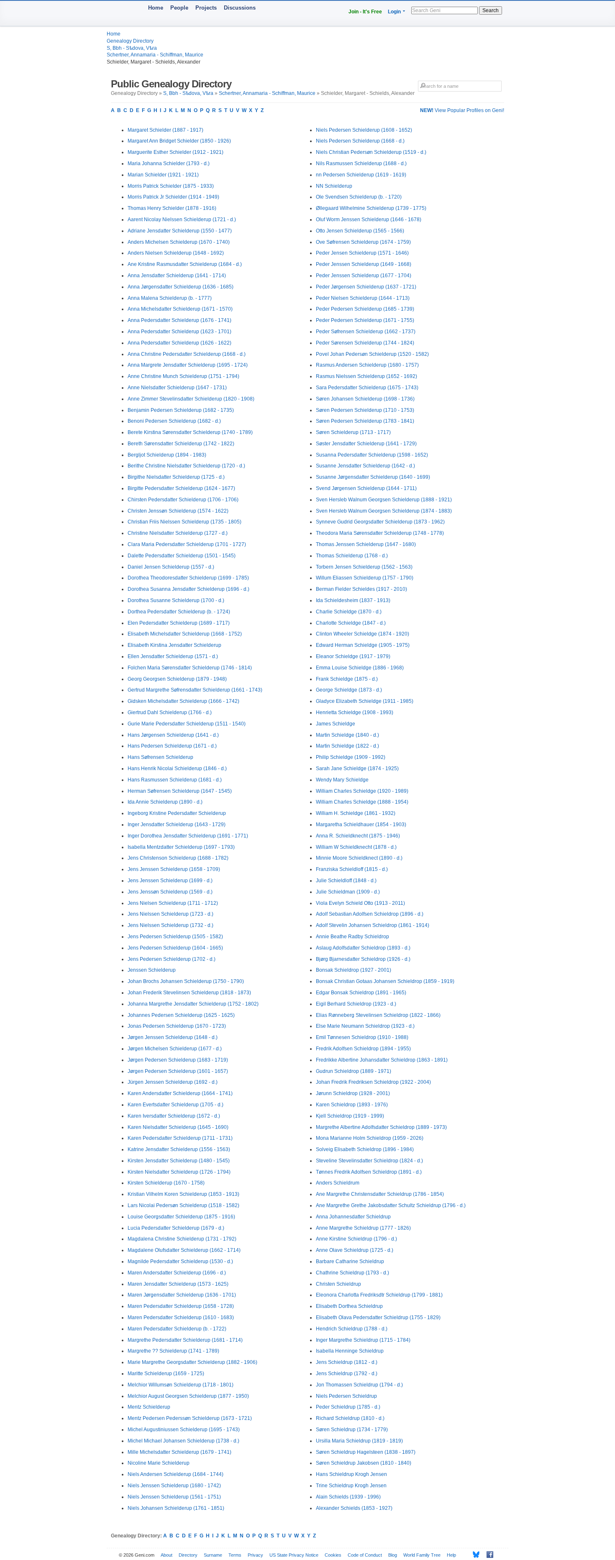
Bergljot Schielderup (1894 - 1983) (167, 455)
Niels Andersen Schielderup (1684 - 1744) (175, 1474)
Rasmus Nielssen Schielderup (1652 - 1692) (366, 376)
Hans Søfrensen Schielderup (160, 757)
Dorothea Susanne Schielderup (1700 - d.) (176, 600)
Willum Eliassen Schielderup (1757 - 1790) (364, 578)
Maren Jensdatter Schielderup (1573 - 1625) (178, 1284)
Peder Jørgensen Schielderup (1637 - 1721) (366, 287)
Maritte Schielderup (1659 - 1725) (166, 1373)
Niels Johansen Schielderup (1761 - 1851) (176, 1508)
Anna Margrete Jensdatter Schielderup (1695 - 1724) (188, 365)
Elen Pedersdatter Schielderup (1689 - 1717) (179, 623)
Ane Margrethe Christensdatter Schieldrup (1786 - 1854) (380, 1194)
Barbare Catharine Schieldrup (350, 1261)
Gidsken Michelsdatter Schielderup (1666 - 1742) (183, 701)
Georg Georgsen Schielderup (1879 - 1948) (177, 679)
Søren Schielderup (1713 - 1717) (353, 432)
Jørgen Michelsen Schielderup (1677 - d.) (175, 1049)
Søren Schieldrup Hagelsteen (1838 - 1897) (365, 1452)
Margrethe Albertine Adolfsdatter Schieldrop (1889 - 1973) (381, 1127)
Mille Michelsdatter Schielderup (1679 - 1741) (179, 1452)
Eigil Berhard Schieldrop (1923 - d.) (356, 1004)
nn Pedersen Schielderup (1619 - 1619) (361, 175)
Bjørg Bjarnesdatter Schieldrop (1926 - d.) (363, 959)
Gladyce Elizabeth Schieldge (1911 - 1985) (364, 701)
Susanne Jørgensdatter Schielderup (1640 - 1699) (373, 477)
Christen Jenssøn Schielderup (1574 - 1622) (178, 511)
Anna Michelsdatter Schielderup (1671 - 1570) (180, 309)
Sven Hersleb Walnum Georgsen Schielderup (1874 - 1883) (384, 511)
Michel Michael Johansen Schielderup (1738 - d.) (183, 1441)
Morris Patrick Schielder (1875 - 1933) (171, 186)
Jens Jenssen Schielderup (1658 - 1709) (174, 869)
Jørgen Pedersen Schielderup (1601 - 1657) (178, 1071)
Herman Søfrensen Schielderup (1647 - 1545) (180, 791)
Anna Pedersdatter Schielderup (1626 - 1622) (179, 343)
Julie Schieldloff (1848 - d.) (346, 880)
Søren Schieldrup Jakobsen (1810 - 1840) (363, 1463)
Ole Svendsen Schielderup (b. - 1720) (359, 197)
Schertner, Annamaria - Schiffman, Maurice (155, 55)
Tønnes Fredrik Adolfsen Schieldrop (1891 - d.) (369, 1172)
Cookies (333, 1554)
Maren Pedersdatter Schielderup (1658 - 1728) (181, 1306)
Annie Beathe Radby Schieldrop (352, 937)
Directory (188, 1554)
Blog (392, 1554)
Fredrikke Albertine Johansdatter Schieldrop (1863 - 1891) (382, 1060)
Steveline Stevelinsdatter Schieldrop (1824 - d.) (369, 1161)
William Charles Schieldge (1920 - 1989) (362, 791)
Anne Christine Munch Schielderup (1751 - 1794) (183, 376)
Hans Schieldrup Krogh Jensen (351, 1474)
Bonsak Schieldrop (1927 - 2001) (353, 970)
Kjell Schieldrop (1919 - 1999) (350, 1116)
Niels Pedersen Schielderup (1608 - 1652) (364, 130)
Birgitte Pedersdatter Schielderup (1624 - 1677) (181, 488)
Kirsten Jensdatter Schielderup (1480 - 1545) (179, 1161)
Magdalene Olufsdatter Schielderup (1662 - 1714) (184, 1250)
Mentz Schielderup (149, 1407)
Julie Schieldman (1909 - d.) (348, 892)
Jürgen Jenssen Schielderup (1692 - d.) (173, 1082)
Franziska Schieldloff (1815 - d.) (352, 869)
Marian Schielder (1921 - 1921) (163, 175)
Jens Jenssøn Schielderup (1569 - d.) (170, 892)
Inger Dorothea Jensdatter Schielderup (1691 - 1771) (188, 836)
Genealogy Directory (130, 41)
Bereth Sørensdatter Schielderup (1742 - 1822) (181, 444)
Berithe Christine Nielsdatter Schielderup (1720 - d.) (186, 466)
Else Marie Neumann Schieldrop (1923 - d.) (365, 1026)
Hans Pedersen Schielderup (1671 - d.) (172, 746)
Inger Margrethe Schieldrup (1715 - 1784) (363, 1340)
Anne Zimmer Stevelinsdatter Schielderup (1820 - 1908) (191, 399)
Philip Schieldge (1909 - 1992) (350, 757)
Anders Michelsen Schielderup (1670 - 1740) (179, 242)
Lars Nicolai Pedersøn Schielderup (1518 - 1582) (183, 1205)
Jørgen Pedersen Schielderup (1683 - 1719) (178, 1060)
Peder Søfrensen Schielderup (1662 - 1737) (365, 331)
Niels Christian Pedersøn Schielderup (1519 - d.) (371, 152)
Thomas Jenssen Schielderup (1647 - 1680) (366, 544)
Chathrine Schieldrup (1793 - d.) (352, 1273)
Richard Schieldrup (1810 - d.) (350, 1418)
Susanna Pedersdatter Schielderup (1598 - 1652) (372, 455)
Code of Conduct (365, 1554)
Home (155, 8)
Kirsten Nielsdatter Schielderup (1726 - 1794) (179, 1172)
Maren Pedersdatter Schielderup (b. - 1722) (177, 1329)
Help (451, 1554)
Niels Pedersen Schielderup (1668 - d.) (360, 141)
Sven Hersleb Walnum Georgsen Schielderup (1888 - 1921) (384, 500)
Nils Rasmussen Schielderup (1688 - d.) (361, 163)
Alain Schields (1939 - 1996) (348, 1497)
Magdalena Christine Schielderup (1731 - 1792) (182, 1239)
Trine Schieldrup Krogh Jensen (351, 1486)
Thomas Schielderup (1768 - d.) (352, 556)
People (179, 8)
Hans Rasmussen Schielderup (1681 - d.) (175, 780)
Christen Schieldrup (338, 1284)
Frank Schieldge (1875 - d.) (347, 679)
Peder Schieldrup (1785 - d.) (348, 1407)
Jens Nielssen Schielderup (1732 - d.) (170, 925)
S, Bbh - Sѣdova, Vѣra (132, 48)
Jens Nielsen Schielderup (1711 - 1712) (173, 903)
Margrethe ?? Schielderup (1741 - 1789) (173, 1351)
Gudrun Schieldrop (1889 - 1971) (353, 1071)
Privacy (255, 1554)
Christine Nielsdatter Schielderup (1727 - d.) (178, 533)
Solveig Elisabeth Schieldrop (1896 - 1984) (365, 1149)
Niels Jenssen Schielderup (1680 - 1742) (174, 1486)
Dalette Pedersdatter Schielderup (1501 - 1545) (182, 556)
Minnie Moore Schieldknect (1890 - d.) (359, 858)
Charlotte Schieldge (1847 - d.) (351, 623)
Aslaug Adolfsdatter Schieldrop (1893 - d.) (363, 948)
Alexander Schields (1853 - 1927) (354, 1508)
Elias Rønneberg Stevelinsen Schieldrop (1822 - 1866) (378, 1015)
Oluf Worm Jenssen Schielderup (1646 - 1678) (368, 219)
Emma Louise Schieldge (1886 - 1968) (360, 668)
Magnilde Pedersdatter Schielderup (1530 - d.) (180, 1261)
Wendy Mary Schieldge (342, 780)
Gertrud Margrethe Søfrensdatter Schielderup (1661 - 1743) (195, 690)
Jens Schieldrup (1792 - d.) (346, 1373)
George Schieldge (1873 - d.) (349, 690)
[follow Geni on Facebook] (488, 1554)
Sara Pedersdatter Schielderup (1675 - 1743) (367, 388)
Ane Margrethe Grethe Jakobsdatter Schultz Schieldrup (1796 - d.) (391, 1205)
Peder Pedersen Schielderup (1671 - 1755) (365, 320)
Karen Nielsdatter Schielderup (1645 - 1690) (178, 1127)
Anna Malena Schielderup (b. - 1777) (170, 298)
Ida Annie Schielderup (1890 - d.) (165, 802)
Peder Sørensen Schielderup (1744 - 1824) (365, 343)
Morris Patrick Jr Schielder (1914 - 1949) (173, 197)
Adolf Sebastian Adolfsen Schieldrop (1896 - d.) (369, 914)
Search (490, 10)
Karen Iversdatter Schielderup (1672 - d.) (174, 1116)
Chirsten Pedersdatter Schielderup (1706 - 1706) (183, 500)
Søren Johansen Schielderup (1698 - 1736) (365, 399)
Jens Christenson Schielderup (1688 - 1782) (178, 858)
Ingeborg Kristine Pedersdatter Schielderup (177, 813)
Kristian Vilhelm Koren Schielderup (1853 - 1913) (183, 1194)
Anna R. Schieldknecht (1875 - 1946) (358, 836)
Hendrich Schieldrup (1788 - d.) (351, 1329)
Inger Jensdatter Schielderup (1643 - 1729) (177, 824)
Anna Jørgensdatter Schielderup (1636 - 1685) (180, 287)
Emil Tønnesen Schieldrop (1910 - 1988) (362, 1037)
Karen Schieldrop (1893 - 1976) (352, 1105)
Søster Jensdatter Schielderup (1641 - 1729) (366, 444)
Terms (234, 1554)
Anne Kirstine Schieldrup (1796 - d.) (356, 1239)
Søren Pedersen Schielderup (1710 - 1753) (365, 410)
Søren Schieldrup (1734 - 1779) (352, 1429)
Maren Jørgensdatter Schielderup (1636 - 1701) (182, 1295)
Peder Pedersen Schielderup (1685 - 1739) (365, 309)
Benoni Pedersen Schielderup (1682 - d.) (174, 421)
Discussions (240, 8)
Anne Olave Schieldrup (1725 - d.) (354, 1250)
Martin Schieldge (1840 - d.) (347, 735)
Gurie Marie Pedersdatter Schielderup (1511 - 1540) (187, 724)
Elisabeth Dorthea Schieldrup (349, 1306)
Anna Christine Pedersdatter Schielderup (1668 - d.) (187, 354)
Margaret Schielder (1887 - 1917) (165, 130)
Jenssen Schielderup (152, 970)
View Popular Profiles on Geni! (462, 110)
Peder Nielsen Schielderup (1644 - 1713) (363, 298)
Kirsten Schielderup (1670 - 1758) (166, 1183)
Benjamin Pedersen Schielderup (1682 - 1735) (181, 410)
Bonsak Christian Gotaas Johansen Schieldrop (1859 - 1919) (385, 981)
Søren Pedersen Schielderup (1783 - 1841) (365, 421)
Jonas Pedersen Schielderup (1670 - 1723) (177, 1026)
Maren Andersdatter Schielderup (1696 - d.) (177, 1273)
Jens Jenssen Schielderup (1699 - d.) (170, 880)
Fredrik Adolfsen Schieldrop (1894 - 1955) (363, 1049)
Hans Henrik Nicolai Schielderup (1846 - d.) (177, 768)
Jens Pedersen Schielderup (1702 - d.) (171, 959)
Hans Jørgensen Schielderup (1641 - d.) (173, 735)
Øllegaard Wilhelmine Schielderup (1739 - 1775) (371, 208)
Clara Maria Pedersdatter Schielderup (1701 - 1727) (187, 544)
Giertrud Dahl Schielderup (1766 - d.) (170, 712)
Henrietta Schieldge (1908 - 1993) (354, 712)
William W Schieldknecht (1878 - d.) (356, 847)
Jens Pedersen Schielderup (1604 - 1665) (175, 948)
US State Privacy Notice (293, 1554)
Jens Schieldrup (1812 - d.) (346, 1362)
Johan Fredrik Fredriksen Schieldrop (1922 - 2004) (373, 1082)
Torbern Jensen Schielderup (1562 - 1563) (364, 567)
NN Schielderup (334, 186)
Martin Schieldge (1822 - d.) (347, 746)
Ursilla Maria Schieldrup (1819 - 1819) (359, 1441)
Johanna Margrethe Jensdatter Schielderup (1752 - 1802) (193, 1004)
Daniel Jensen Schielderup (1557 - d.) (171, 567)
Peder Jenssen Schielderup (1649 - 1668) (363, 264)
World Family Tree (422, 1554)
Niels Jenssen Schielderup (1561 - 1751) (174, 1497)
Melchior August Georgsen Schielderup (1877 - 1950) (188, 1396)
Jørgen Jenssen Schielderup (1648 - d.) (173, 1037)
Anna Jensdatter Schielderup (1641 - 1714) (177, 275)
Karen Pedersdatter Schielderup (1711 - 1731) (180, 1138)
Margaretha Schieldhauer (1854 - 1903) (361, 824)
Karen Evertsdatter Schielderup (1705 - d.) (175, 1105)
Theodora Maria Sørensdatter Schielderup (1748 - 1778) (380, 533)
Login (394, 12)
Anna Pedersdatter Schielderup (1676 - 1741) (179, 320)
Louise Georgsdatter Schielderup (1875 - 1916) (181, 1217)
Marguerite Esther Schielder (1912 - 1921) (175, 152)
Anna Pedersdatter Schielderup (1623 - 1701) (179, 331)
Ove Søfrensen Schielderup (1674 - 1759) (363, 242)
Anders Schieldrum (337, 1183)
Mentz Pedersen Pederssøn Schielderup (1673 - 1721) (190, 1418)
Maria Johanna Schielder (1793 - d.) (169, 163)
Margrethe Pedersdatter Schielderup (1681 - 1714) (185, 1340)
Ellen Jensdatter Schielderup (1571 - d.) (173, 656)
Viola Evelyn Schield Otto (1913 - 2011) (360, 903)
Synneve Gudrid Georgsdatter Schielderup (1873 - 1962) (380, 522)
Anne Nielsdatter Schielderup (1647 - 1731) (177, 388)
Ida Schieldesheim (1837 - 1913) (353, 600)
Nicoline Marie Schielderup (159, 1463)
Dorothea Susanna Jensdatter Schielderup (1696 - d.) (188, 589)
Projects (206, 8)
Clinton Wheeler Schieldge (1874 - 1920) (362, 634)
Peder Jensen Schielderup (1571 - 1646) (362, 253)
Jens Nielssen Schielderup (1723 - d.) (170, 914)
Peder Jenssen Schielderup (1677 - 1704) (363, 275)
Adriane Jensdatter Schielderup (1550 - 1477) (180, 231)
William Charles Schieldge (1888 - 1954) (362, 802)
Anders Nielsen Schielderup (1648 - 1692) (176, 253)
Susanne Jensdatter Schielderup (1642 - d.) (365, 466)
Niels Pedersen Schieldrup (346, 1396)
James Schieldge (335, 724)
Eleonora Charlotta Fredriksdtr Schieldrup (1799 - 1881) (379, 1295)
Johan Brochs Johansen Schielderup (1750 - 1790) (186, 981)
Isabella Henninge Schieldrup (350, 1351)
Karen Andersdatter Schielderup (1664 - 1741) (180, 1093)
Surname (213, 1554)
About (166, 1554)
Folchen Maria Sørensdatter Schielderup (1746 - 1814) (190, 668)
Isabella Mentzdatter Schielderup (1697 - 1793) (181, 847)
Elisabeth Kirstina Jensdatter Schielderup (174, 645)
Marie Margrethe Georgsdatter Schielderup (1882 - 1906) (192, 1362)
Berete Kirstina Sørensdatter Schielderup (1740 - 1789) (190, 432)
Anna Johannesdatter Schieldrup (353, 1217)
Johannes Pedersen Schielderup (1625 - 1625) (181, 1015)
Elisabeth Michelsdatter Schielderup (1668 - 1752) (185, 634)
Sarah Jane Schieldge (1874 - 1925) (357, 768)
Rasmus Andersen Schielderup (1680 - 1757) (367, 365)
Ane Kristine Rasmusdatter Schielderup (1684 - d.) (185, 264)
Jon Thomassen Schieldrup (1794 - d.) (359, 1385)
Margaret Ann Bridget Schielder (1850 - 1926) (179, 141)
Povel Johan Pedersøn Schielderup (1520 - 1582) (372, 354)
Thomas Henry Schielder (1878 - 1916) (172, 208)
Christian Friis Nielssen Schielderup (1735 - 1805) (184, 522)
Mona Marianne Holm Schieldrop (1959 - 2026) (369, 1138)
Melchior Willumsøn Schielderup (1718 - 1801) (180, 1385)
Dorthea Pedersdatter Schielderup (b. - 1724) (179, 612)
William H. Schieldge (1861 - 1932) (355, 813)
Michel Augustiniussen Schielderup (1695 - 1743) (184, 1429)
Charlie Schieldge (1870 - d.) (349, 612)
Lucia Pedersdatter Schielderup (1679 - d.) (176, 1228)
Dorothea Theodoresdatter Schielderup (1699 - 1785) (188, 578)
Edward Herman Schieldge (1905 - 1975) (363, 645)
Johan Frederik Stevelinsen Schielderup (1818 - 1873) (189, 993)
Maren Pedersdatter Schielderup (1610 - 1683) (181, 1317)
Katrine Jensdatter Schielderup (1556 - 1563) (179, 1149)
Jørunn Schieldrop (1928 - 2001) (353, 1093)
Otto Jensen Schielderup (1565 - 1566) (360, 231)
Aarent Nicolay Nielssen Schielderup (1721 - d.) (182, 219)
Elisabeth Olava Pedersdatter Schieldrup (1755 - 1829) (378, 1317)
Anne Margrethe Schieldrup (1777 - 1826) (363, 1228)
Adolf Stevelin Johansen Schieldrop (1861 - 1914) (372, 925)
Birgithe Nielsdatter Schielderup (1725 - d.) (176, 477)
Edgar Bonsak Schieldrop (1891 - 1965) (361, 993)
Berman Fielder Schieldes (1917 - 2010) (361, 589)
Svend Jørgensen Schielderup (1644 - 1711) (366, 488)
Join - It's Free (365, 12)
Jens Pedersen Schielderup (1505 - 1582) (175, 937)
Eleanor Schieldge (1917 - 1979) (353, 656)
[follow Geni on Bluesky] (474, 1554)
